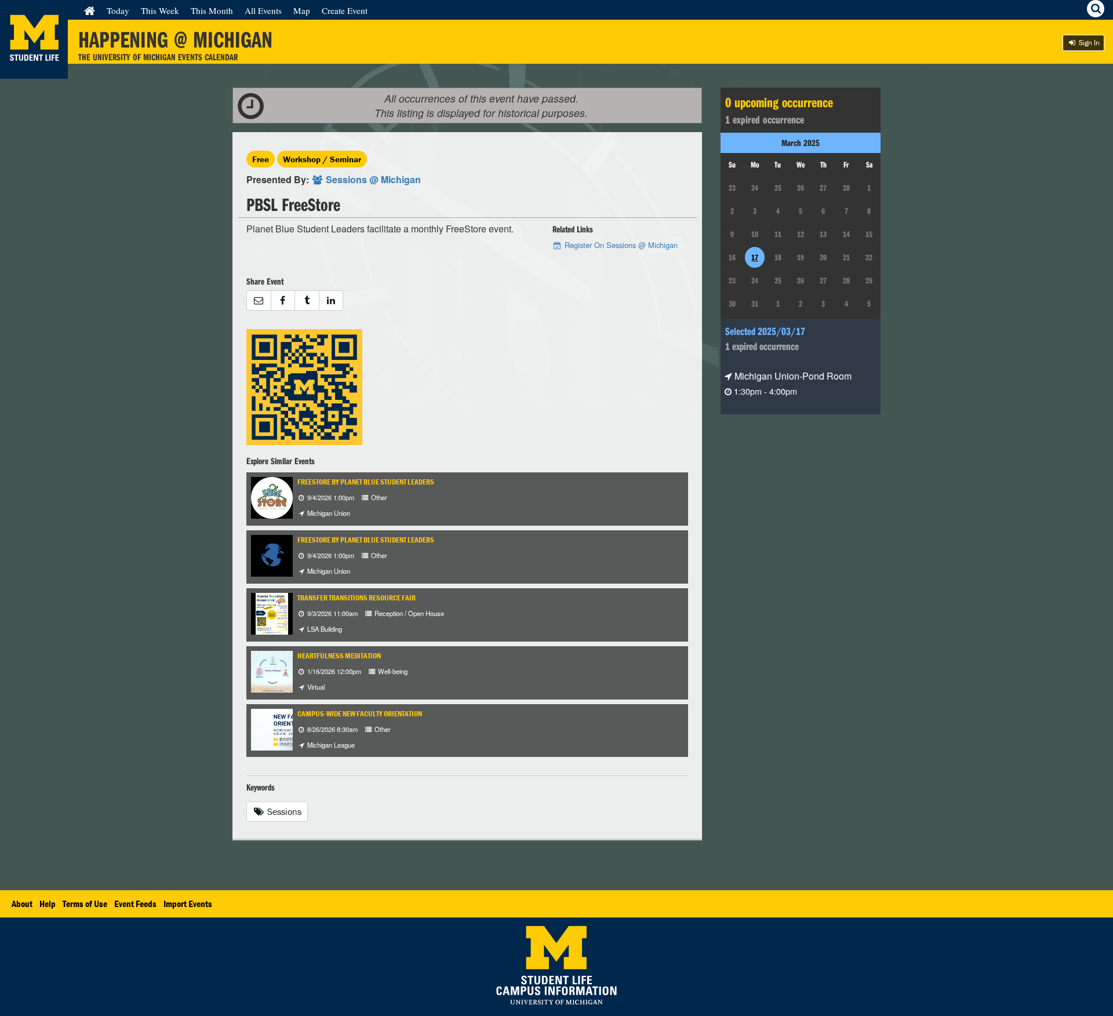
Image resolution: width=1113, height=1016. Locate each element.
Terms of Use (85, 903)
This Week (160, 10)
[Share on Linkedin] (331, 300)
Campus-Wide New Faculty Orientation (359, 714)
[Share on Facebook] (283, 300)
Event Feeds (135, 903)
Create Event (345, 10)
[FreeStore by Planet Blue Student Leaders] (272, 496)
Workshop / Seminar (322, 159)
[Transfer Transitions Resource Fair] (272, 612)
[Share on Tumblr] (306, 300)
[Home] (89, 10)
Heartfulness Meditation (339, 656)
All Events (263, 10)
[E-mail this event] (258, 300)
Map (301, 10)
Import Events (187, 903)
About (22, 903)
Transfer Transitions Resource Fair (356, 598)
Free (260, 159)
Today (118, 10)
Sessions (283, 811)
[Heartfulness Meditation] (272, 670)
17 (754, 257)
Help (47, 903)
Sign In (1088, 43)
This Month (212, 10)
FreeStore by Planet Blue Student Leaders (365, 482)
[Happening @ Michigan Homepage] (34, 71)
